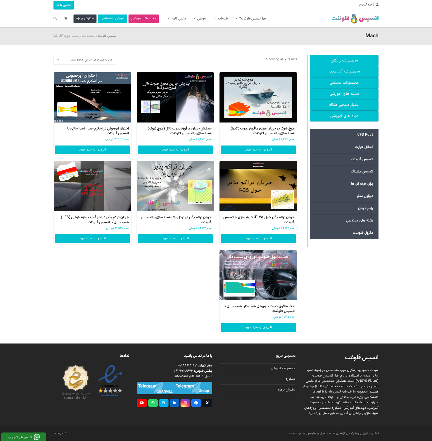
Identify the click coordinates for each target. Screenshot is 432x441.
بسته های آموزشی (344, 94)
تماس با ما (63, 5)
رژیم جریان (365, 208)
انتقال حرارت (364, 147)
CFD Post (365, 135)
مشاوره (291, 379)
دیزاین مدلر (365, 196)
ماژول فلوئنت (363, 233)
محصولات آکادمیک (344, 71)
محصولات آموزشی (283, 368)
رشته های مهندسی (359, 220)
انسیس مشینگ (362, 171)
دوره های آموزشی (344, 116)
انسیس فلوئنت (107, 36)
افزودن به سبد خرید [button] (258, 149)
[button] (65, 18)
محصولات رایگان (344, 61)
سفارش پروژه (287, 389)
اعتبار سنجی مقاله (344, 105)
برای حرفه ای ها (362, 183)
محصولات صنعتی (344, 83)
